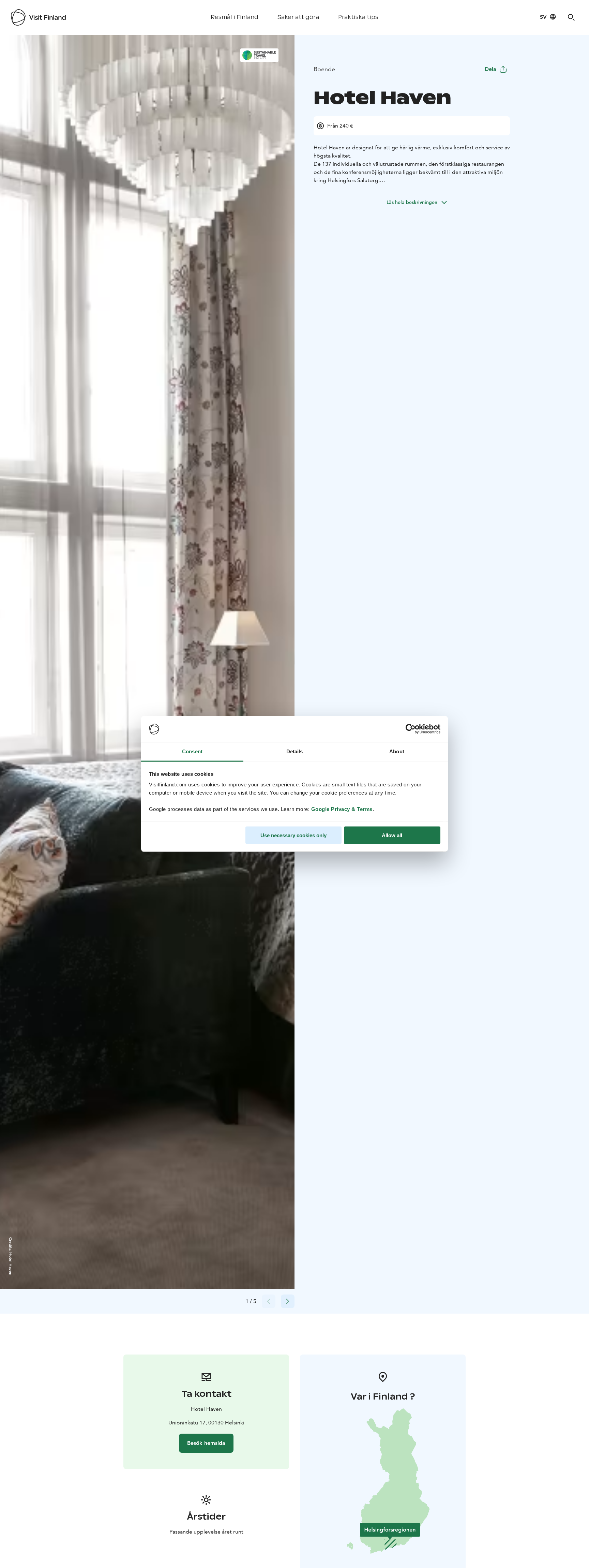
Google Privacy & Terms (342, 809)
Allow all (392, 835)
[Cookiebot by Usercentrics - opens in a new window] (410, 729)
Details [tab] (294, 751)
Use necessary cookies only (293, 835)
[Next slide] (287, 1301)
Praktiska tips (358, 17)
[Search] (571, 17)
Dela (490, 69)
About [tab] (396, 751)
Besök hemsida (206, 1443)
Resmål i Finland (234, 17)
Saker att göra (298, 17)
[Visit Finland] (38, 17)
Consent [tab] (192, 751)
